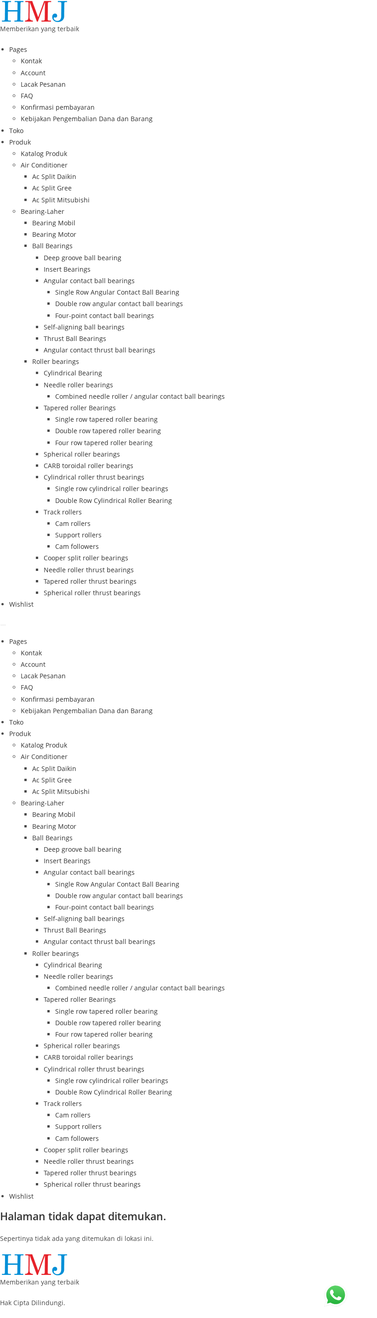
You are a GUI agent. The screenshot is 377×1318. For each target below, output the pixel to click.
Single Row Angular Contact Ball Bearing (117, 292)
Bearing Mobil (53, 222)
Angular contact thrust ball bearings (99, 350)
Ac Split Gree (52, 188)
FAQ (27, 95)
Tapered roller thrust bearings (90, 581)
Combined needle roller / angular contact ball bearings (140, 396)
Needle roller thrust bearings (89, 569)
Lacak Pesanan (43, 84)
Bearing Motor (54, 234)
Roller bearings (55, 361)
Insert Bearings (67, 269)
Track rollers (63, 512)
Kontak (31, 60)
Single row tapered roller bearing (106, 419)
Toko (16, 130)
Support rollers (78, 535)
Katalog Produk (44, 153)
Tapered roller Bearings (80, 407)
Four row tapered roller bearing (104, 442)
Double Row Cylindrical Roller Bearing (113, 500)
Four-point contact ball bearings (104, 315)
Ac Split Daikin (54, 176)
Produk (20, 142)
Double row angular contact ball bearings (119, 303)
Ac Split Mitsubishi (61, 199)
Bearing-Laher (42, 211)
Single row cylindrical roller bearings (111, 488)
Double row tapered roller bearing (108, 430)
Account (33, 72)
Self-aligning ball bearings (84, 327)
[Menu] (3, 625)
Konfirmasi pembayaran (58, 107)
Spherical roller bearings (82, 454)
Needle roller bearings (78, 384)
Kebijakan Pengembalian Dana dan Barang (87, 118)
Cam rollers (73, 523)
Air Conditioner (44, 165)
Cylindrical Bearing (73, 373)
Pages (18, 49)
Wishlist (21, 604)
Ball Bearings (52, 245)
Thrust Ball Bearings (75, 338)
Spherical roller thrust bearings (92, 592)
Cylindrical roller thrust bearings (94, 477)
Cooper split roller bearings (86, 557)
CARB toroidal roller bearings (88, 465)
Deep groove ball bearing (82, 257)
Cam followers (77, 546)
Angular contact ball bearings (89, 280)
